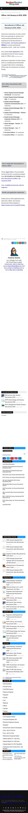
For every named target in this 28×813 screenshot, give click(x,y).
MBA (2, 239)
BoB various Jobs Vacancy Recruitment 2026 (13, 474)
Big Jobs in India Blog (16, 270)
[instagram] (16, 458)
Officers (3, 45)
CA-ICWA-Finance (7, 238)
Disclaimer (11, 795)
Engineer (15, 238)
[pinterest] (12, 458)
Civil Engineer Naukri (9, 716)
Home (2, 795)
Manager (23, 238)
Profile (21, 797)
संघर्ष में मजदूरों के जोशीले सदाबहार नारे (19, 754)
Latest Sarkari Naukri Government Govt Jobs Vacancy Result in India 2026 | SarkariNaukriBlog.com (15, 811)
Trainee (5, 711)
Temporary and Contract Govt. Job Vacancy (13, 747)
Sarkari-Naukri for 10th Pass (11, 741)
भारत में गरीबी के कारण (17, 756)
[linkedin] (20, 458)
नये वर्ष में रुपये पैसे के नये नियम (7, 753)
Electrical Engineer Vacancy (11, 722)
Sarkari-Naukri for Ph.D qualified (12, 744)
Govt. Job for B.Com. (9, 730)
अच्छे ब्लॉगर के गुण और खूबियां (7, 757)
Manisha (4, 18)
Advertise (17, 797)
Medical (5, 703)
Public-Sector (9, 239)
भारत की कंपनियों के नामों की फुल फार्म (8, 756)
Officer (5, 239)
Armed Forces (7, 686)
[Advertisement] (14, 149)
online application (14, 51)
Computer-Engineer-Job (10, 719)
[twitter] (8, 458)
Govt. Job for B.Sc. (8, 733)
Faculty (5, 697)
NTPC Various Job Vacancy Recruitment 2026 (14, 477)
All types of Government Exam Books (13, 677)
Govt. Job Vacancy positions (15, 43)
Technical (14, 239)
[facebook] (4, 458)
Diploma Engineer (8, 692)
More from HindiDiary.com (8, 759)
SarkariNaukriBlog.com (15, 266)
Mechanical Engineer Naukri (11, 736)
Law (20, 238)
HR (18, 238)
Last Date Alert (8, 678)
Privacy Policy (17, 795)
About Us (6, 795)
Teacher (5, 708)
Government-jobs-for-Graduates (12, 727)
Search (8, 797)
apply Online (9, 172)
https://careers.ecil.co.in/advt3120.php (13, 205)
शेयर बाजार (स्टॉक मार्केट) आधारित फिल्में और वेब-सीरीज (19, 758)
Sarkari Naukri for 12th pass (11, 738)
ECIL (12, 238)
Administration (7, 684)
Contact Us (12, 797)
